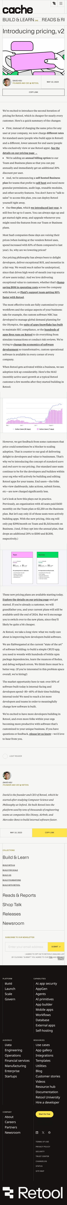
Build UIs (7, 875)
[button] (18, 9)
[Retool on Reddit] (49, 1132)
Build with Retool (11, 885)
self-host (41, 182)
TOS (51, 957)
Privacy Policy (60, 958)
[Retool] (34, 1193)
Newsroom (13, 923)
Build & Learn (16, 857)
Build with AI (9, 865)
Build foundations (12, 880)
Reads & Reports (19, 895)
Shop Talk (12, 904)
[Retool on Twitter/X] (43, 1132)
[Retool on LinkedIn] (37, 1132)
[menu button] (60, 3)
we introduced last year (45, 207)
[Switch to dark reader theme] (5, 756)
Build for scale (10, 870)
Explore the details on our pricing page (26, 599)
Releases (12, 914)
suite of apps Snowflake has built (43, 324)
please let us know (40, 733)
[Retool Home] (54, 3)
